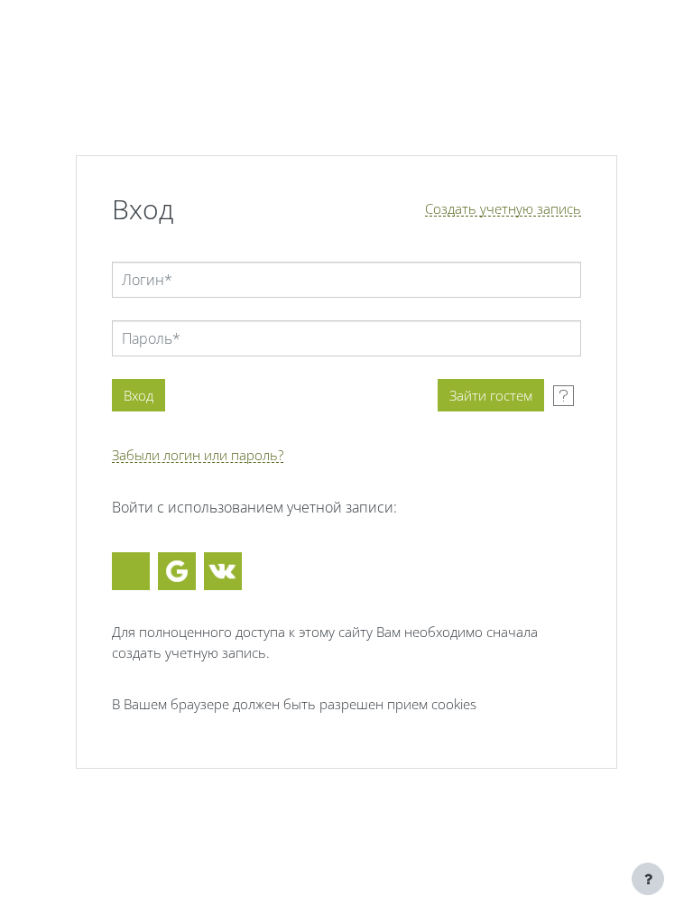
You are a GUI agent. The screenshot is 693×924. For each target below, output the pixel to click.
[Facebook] (131, 571)
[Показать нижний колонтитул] (648, 879)
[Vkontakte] (223, 571)
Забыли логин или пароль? (197, 455)
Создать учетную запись (503, 209)
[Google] (177, 571)
